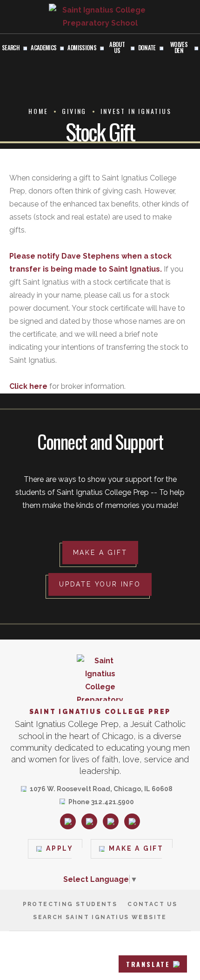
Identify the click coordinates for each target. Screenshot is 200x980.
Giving (74, 111)
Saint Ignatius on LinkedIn (111, 821)
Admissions (81, 48)
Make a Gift (100, 552)
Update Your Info (100, 584)
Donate (147, 48)
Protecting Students (70, 904)
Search (11, 48)
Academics (43, 48)
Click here (28, 386)
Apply (59, 848)
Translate (148, 964)
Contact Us (152, 904)
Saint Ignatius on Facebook (89, 821)
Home (38, 111)
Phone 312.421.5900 (101, 803)
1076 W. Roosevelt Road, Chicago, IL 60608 (101, 790)
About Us (117, 48)
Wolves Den (178, 48)
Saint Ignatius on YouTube (132, 821)
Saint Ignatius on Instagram (68, 821)
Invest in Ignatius (135, 111)
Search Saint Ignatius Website (100, 917)
